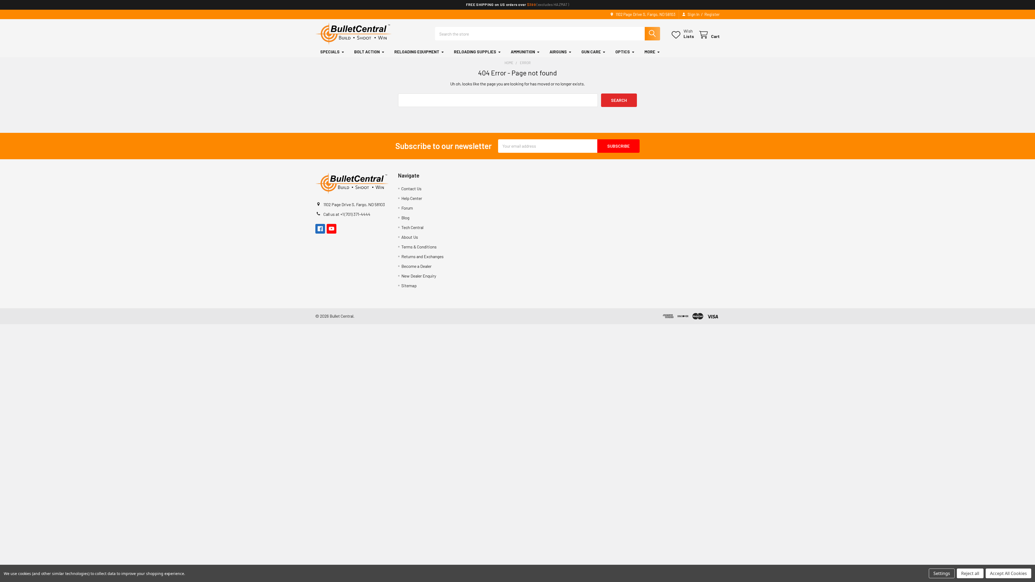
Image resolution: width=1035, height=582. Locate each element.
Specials (330, 51)
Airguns (558, 51)
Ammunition (523, 51)
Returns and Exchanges (422, 256)
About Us (409, 237)
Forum (407, 207)
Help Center (411, 198)
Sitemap (409, 285)
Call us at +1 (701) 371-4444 (346, 214)
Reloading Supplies (475, 51)
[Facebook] (320, 229)
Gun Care (591, 51)
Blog (405, 217)
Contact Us (411, 188)
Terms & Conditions (419, 246)
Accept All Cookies (1008, 573)
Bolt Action (367, 51)
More (649, 51)
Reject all (970, 573)
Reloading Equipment (416, 51)
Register (712, 14)
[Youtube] (331, 229)
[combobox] (547, 33)
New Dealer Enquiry (418, 275)
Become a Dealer (416, 266)
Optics (622, 51)
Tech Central (412, 227)
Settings (941, 573)
